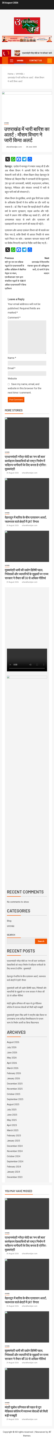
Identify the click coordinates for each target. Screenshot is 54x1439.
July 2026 (11, 1047)
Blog (9, 921)
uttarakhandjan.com (14, 147)
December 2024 (15, 1146)
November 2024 (15, 1151)
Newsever (40, 1432)
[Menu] (11, 60)
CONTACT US (35, 60)
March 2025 (12, 1130)
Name (12, 357)
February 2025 (14, 1135)
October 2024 (13, 1156)
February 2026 (14, 1073)
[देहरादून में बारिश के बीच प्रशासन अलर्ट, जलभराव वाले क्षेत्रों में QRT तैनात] (27, 493)
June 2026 (12, 1052)
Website (12, 378)
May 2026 (12, 1057)
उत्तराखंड (20, 60)
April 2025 (12, 1125)
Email (11, 368)
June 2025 (12, 1114)
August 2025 (13, 1104)
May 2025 (12, 1120)
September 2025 (15, 1099)
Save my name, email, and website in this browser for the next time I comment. (24, 388)
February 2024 (14, 1166)
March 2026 (12, 1068)
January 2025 (13, 1140)
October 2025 (13, 1094)
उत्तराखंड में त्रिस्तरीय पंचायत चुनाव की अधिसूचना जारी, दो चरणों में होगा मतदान (38, 266)
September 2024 (15, 1161)
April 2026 (12, 1063)
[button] (11, 60)
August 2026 (13, 1042)
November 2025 (15, 1088)
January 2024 (13, 1171)
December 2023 (15, 1177)
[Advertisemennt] (27, 38)
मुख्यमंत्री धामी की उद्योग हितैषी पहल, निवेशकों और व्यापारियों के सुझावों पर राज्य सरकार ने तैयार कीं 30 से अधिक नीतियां (26, 574)
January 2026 (13, 1078)
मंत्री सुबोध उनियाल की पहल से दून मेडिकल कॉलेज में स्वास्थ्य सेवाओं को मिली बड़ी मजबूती (26, 1411)
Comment (14, 317)
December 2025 (15, 1083)
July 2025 (11, 1109)
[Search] (45, 60)
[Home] (5, 60)
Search (11, 934)
